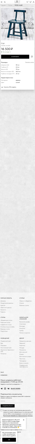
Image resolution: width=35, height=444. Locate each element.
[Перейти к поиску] (5, 2)
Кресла (3, 305)
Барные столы (5, 329)
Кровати (3, 310)
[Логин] (33, 2)
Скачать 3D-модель (10, 87)
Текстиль (22, 359)
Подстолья (4, 331)
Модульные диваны (7, 303)
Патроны (3, 353)
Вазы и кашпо (23, 363)
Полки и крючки (24, 333)
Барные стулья (24, 305)
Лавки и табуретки (25, 301)
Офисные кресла (6, 307)
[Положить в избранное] (32, 57)
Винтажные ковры (25, 356)
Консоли (22, 328)
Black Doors (15, 388)
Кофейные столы (6, 324)
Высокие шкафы (24, 322)
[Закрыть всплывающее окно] (24, 420)
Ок (9, 440)
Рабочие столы (5, 322)
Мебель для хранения (23, 318)
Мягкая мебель (6, 298)
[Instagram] (5, 389)
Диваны (3, 301)
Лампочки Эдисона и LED (7, 350)
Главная (3, 5)
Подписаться (8, 406)
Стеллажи (22, 324)
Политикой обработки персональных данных (18, 415)
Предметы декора (25, 341)
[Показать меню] (2, 2)
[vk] (8, 389)
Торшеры (4, 345)
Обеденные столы (6, 320)
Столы (3, 317)
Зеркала (22, 343)
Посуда (21, 347)
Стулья (10, 5)
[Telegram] (2, 389)
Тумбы (21, 330)
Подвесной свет (6, 341)
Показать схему (29, 62)
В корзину (15, 56)
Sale (2, 372)
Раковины (22, 350)
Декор (21, 338)
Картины (22, 345)
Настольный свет (6, 347)
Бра (2, 343)
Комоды (22, 326)
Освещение (5, 338)
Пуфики (3, 312)
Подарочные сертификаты (23, 366)
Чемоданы (22, 361)
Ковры (21, 354)
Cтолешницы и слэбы (7, 327)
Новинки (4, 375)
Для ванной (23, 352)
